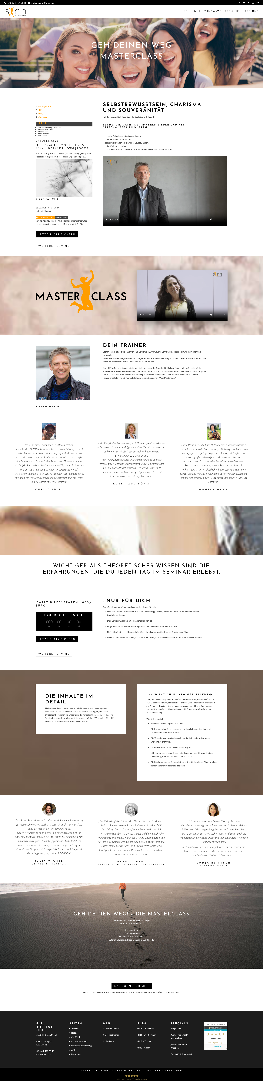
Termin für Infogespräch (181, 1054)
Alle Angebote (44, 106)
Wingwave (212, 11)
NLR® (40, 113)
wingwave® (43, 133)
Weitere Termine (53, 245)
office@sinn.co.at (43, 1054)
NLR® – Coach (143, 1047)
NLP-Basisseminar (111, 1028)
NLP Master (43, 131)
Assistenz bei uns (79, 1041)
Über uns (251, 11)
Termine (232, 11)
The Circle (42, 135)
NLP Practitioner (45, 129)
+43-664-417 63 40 (45, 1051)
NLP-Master (109, 1041)
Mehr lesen (61, 217)
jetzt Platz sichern (56, 234)
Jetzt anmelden (45, 217)
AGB (73, 1050)
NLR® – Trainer (144, 1041)
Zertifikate (76, 1037)
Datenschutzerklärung (81, 1045)
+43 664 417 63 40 (17, 3)
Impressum (76, 1054)
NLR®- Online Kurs (145, 1028)
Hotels (74, 1033)
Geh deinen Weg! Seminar (49, 127)
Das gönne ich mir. (131, 985)
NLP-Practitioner (111, 1035)
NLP (184, 11)
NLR (197, 11)
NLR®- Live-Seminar (146, 1035)
